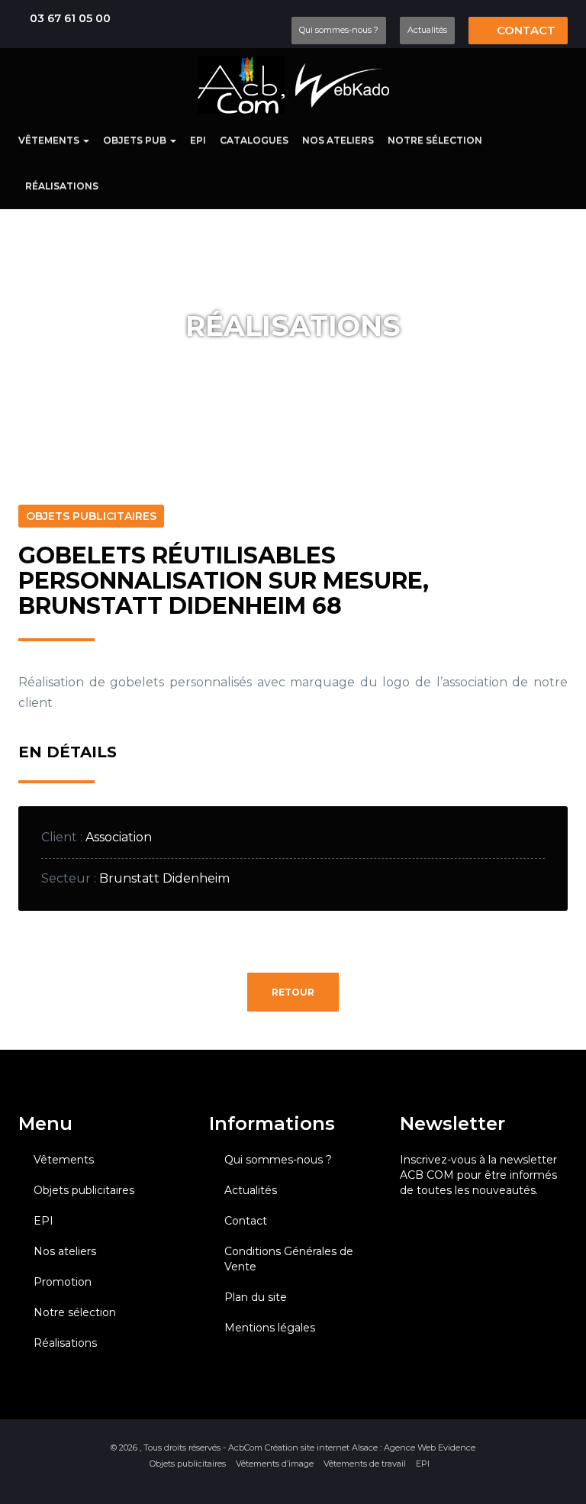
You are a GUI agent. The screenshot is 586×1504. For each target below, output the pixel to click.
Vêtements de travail (365, 1463)
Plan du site (255, 1297)
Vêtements (50, 140)
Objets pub (136, 140)
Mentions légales (269, 1328)
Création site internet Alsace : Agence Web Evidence (370, 1447)
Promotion (63, 1282)
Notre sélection (435, 140)
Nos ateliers (338, 140)
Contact (524, 30)
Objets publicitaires (84, 1190)
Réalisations (61, 186)
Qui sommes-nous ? (338, 29)
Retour (293, 992)
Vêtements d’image (275, 1463)
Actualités (427, 29)
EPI (198, 140)
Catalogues (254, 140)
